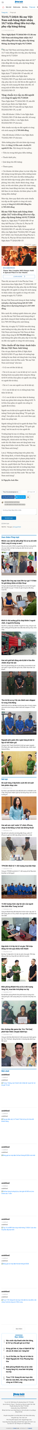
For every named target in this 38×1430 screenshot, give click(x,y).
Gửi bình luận (9, 518)
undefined (5, 1075)
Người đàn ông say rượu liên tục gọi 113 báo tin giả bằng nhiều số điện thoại (18, 582)
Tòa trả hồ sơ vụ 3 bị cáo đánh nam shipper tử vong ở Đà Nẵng (18, 701)
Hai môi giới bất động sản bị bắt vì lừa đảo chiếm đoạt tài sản (18, 661)
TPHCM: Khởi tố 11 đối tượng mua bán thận (18, 866)
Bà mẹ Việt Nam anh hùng (12, 502)
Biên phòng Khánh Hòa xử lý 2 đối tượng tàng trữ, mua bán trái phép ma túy (17, 988)
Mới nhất (8, 7)
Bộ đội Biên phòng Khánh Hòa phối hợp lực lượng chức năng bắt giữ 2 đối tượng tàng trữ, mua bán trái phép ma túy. (18, 996)
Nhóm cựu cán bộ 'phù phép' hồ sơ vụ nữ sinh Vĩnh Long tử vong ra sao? (19, 542)
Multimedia (16, 7)
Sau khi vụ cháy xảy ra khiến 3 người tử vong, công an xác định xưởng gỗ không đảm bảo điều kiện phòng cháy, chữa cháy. (19, 627)
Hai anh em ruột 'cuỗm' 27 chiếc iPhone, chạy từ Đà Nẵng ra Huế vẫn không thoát (17, 826)
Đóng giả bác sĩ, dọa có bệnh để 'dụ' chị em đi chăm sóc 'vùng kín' (20, 1349)
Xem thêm (19, 1329)
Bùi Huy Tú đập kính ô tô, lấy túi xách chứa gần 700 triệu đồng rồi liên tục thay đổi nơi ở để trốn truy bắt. (18, 955)
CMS (16, 1428)
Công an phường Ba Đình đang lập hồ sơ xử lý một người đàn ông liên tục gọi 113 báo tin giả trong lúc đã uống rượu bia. (18, 587)
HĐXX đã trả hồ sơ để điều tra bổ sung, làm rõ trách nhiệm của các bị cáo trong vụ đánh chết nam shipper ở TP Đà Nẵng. (18, 707)
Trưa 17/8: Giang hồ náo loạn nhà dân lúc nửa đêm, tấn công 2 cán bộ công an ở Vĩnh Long (20, 1379)
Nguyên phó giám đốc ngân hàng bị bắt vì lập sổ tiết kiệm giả (17, 741)
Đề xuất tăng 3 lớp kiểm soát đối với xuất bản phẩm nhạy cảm (17, 784)
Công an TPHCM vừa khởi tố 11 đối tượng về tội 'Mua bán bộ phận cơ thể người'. (18, 872)
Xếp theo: (3, 527)
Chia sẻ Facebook (9, 497)
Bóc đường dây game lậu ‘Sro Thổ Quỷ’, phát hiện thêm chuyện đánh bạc (17, 1030)
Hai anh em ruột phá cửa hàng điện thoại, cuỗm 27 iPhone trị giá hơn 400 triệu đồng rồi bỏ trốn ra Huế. (16, 834)
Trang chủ (4, 12)
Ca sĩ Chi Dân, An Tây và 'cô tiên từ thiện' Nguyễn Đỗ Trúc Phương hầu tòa (19, 1358)
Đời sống (24, 7)
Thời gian (9, 527)
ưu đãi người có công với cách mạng (15, 504)
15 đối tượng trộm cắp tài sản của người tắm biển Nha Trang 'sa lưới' (17, 905)
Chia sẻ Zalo (21, 497)
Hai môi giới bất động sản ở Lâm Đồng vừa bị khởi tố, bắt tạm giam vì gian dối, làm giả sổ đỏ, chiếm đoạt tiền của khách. (18, 667)
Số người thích (17, 527)
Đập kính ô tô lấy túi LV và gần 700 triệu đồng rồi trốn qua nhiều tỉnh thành (17, 947)
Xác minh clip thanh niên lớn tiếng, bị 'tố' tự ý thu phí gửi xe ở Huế (19, 1341)
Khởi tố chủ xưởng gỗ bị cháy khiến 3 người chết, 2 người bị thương (18, 621)
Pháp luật (32, 7)
